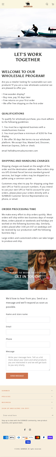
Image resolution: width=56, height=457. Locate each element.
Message (10, 351)
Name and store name (17, 314)
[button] (47, 4)
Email (8, 326)
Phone (9, 339)
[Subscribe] (53, 415)
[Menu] (3, 4)
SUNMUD (24, 449)
